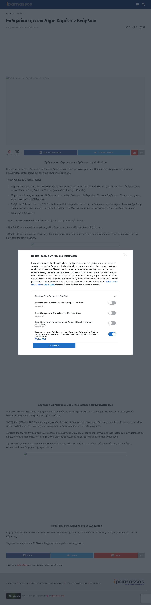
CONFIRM (54, 345)
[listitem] (75, 296)
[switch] (112, 303)
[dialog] (75, 302)
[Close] (126, 256)
